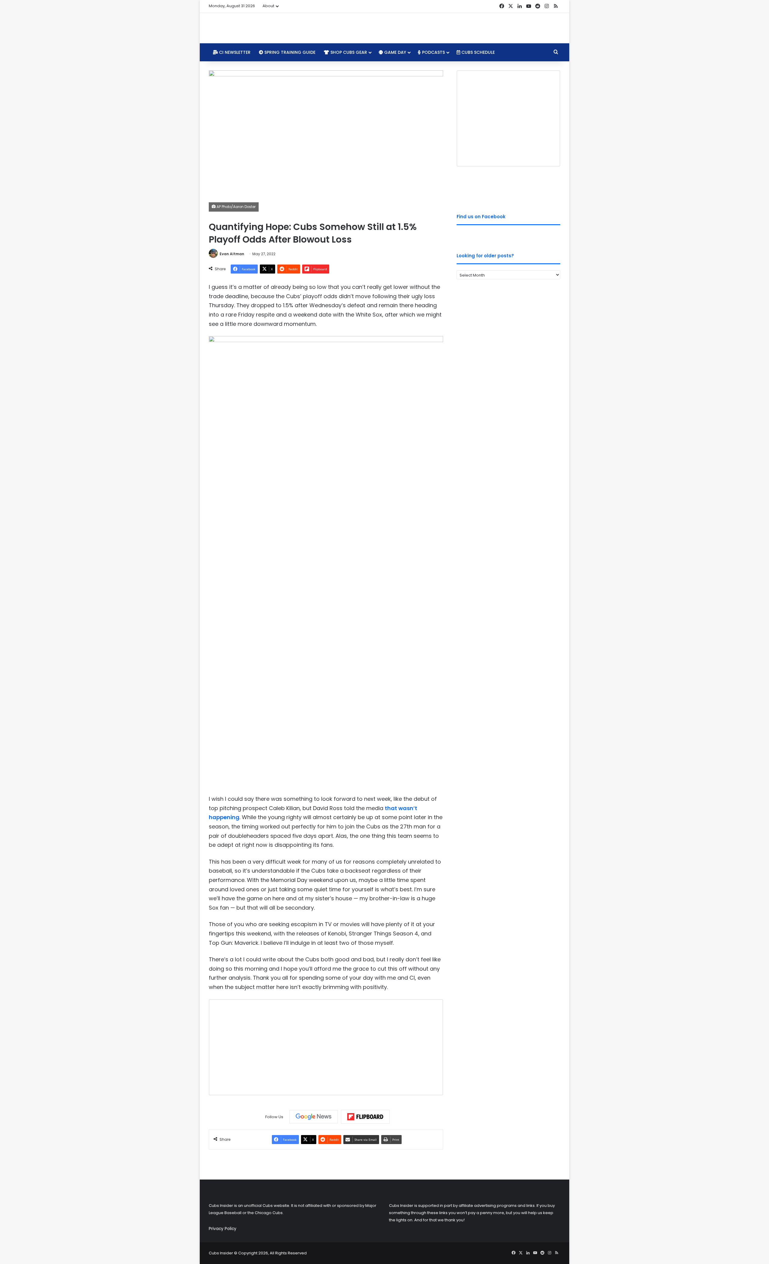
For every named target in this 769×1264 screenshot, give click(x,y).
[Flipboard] (365, 1117)
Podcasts (433, 52)
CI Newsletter (234, 52)
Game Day (394, 52)
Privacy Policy (222, 1229)
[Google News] (313, 1116)
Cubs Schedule (477, 52)
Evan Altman (232, 253)
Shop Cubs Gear (348, 52)
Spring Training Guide (289, 52)
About (268, 6)
